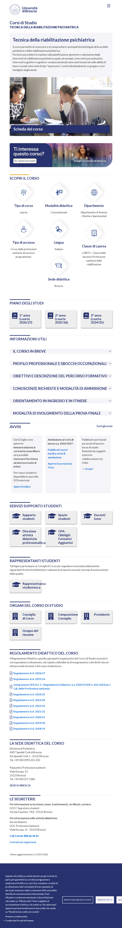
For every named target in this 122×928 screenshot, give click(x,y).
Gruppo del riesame (30, 632)
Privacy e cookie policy (16, 916)
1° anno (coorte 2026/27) (25, 318)
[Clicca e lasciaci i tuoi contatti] (61, 154)
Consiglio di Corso (29, 616)
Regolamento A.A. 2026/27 (29, 673)
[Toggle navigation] (108, 5)
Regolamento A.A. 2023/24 (29, 700)
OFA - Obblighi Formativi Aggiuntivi (65, 537)
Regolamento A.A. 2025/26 (29, 679)
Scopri (89, 468)
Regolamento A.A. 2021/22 (29, 711)
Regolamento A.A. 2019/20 (29, 723)
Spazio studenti (64, 517)
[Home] (33, 9)
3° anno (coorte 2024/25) (97, 318)
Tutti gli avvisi (104, 426)
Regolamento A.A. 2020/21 (29, 717)
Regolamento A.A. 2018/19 (29, 728)
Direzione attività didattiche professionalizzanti (35, 537)
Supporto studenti (29, 517)
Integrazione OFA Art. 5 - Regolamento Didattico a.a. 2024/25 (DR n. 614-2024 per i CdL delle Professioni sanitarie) (62, 686)
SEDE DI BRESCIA (20, 785)
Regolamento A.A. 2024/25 (29, 694)
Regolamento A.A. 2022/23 (29, 705)
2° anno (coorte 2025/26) (61, 318)
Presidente (102, 614)
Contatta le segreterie (23, 842)
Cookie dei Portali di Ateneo (19, 920)
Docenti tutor (99, 517)
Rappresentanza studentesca (34, 585)
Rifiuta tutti (105, 900)
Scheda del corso (28, 129)
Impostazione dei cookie (77, 900)
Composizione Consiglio (68, 616)
